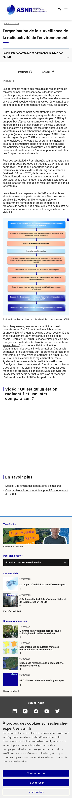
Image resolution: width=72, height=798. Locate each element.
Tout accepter (36, 773)
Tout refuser (36, 783)
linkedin (14, 711)
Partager (45, 72)
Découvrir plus (10, 691)
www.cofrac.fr (11, 345)
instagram (25, 711)
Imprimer (23, 72)
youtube (46, 711)
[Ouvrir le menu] (66, 10)
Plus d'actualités (11, 611)
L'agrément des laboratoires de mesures (38, 485)
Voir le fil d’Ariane (11, 23)
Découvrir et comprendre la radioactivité (23, 562)
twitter (57, 711)
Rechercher (59, 10)
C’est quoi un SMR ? (12, 546)
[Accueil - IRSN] (27, 9)
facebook (36, 711)
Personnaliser (36, 792)
